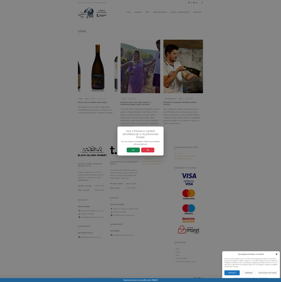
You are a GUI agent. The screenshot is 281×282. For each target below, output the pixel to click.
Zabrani (248, 273)
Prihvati (232, 273)
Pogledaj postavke (267, 273)
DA (133, 150)
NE (148, 150)
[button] (277, 254)
